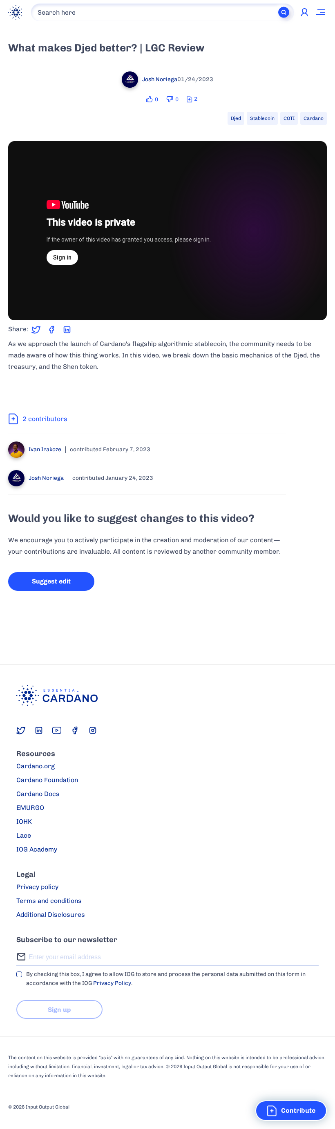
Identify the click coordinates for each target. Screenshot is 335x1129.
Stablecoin (262, 118)
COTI (289, 118)
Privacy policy (37, 887)
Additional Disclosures (50, 914)
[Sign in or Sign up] (304, 12)
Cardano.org (35, 766)
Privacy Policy (112, 983)
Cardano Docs (38, 794)
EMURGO (30, 808)
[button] (291, 1110)
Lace (23, 835)
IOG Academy (36, 849)
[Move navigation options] (321, 12)
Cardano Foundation (47, 780)
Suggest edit (51, 581)
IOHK (24, 821)
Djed (236, 118)
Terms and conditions (49, 901)
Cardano (314, 118)
